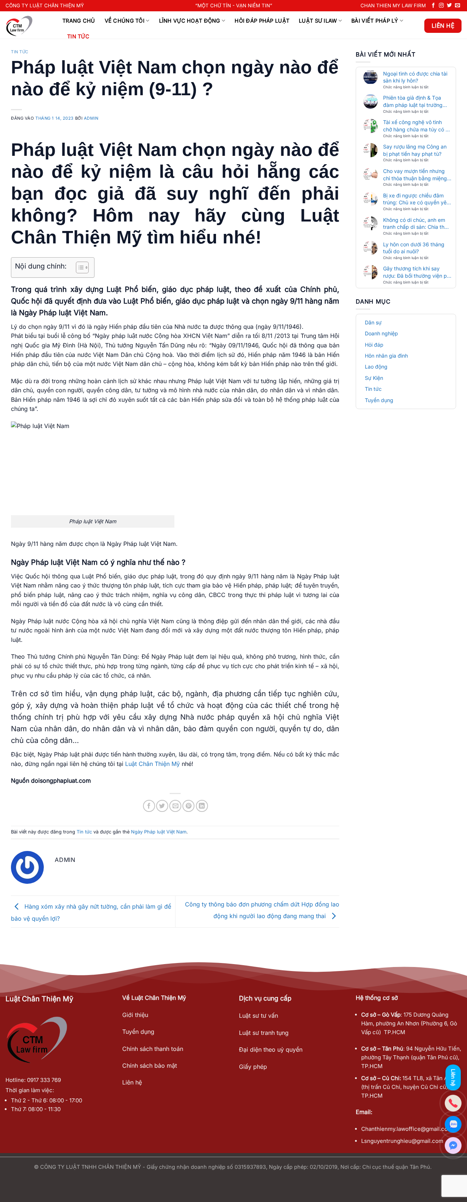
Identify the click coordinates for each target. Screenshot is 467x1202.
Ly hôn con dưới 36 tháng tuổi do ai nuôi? (413, 248)
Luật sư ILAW (318, 21)
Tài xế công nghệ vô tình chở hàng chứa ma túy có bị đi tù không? (416, 126)
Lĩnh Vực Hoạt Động (189, 21)
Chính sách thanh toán (152, 1048)
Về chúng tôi (124, 21)
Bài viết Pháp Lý (374, 21)
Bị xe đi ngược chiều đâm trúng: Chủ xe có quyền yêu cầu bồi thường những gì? (416, 199)
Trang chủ (78, 21)
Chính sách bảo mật (149, 1065)
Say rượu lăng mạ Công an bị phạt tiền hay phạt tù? (415, 150)
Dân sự (373, 322)
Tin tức (78, 36)
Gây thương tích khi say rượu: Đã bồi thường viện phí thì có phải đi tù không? (417, 272)
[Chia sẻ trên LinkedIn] (202, 806)
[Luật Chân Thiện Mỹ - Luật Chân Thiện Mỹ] (28, 25)
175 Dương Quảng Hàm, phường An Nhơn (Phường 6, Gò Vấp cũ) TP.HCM (409, 1023)
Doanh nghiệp (381, 333)
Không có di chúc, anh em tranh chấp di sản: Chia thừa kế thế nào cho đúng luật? (417, 224)
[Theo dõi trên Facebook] (433, 5)
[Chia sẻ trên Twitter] (162, 806)
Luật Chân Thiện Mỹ (152, 763)
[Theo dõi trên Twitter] (449, 5)
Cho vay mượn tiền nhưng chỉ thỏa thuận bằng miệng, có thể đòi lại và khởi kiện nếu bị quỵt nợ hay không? (415, 175)
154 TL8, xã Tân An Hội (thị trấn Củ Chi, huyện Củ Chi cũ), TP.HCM (411, 1087)
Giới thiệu (135, 1014)
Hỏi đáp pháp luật (262, 21)
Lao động (376, 366)
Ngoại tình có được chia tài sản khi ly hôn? (415, 77)
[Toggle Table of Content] (78, 267)
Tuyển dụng (379, 400)
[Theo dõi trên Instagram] (441, 5)
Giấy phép (253, 1066)
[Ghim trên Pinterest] (188, 806)
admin (91, 118)
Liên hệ (132, 1082)
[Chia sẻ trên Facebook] (149, 806)
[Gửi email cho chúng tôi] (457, 5)
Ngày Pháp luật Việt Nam (158, 832)
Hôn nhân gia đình (386, 355)
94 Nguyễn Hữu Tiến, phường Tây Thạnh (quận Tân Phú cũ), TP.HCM (411, 1057)
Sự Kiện (374, 378)
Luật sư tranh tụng (264, 1032)
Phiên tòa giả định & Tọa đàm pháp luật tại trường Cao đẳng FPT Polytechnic (415, 101)
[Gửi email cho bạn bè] (175, 806)
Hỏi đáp (374, 345)
